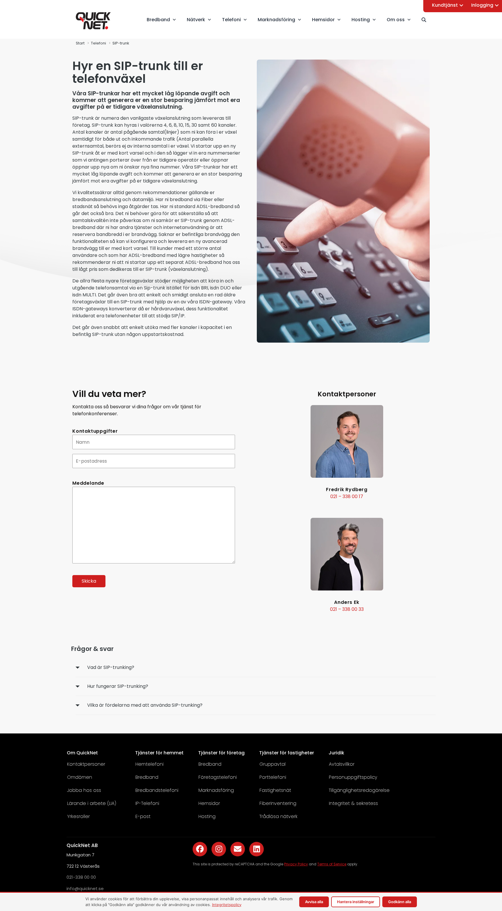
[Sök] (426, 19)
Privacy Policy (296, 864)
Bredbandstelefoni (156, 790)
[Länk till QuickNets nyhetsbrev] (237, 849)
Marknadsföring (216, 790)
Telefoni (98, 43)
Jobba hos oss (84, 790)
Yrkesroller (78, 816)
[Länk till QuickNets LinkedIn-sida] (256, 849)
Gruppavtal (272, 764)
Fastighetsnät (275, 790)
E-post (142, 816)
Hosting (207, 816)
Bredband (146, 777)
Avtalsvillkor (341, 764)
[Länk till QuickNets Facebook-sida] (200, 849)
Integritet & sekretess (353, 803)
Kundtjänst (445, 5)
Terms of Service (331, 864)
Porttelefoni (272, 777)
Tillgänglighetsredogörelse (359, 790)
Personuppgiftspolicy (353, 777)
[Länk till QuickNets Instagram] (218, 849)
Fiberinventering (277, 803)
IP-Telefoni (147, 803)
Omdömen (79, 777)
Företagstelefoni (217, 777)
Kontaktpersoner (86, 764)
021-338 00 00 (81, 877)
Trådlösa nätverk (278, 816)
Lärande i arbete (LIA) (91, 803)
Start (80, 43)
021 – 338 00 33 (347, 609)
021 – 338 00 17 (346, 496)
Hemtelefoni (149, 764)
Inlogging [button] (482, 5)
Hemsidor (209, 803)
